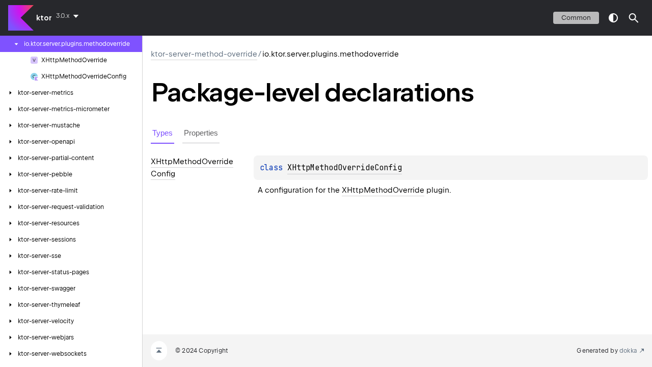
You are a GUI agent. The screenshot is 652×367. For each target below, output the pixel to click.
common (576, 17)
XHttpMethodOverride (383, 190)
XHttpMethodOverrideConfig (344, 168)
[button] (633, 18)
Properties (201, 132)
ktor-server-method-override (204, 54)
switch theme (613, 18)
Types (162, 132)
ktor (44, 17)
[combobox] (69, 15)
